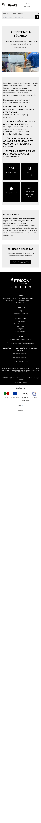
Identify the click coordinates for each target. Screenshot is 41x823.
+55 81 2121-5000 (15, 343)
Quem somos (20, 321)
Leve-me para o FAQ (20, 262)
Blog (20, 311)
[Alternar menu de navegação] (37, 5)
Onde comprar (27, 5)
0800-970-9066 (28, 343)
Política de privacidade (20, 382)
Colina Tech (20, 379)
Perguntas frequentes (20, 313)
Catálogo (20, 326)
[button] (11, 287)
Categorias (20, 329)
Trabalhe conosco (20, 324)
